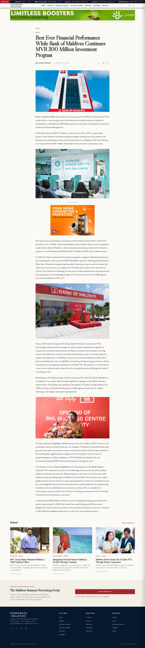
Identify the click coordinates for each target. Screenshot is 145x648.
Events (115, 617)
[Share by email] (103, 63)
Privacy (122, 644)
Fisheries (89, 631)
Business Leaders (62, 5)
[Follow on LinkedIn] (26, 628)
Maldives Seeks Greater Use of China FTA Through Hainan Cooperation (114, 560)
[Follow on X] (16, 628)
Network (105, 5)
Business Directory (119, 624)
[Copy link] (107, 63)
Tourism (88, 617)
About (114, 631)
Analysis (50, 5)
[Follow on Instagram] (21, 628)
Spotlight (96, 5)
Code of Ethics (130, 644)
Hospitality (89, 627)
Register (115, 627)
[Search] (133, 5)
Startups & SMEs (76, 5)
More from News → (128, 523)
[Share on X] (99, 63)
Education (89, 624)
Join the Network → (105, 591)
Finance (88, 621)
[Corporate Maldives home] (16, 5)
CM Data (88, 5)
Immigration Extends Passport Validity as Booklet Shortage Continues (70, 560)
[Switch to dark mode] (129, 5)
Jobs (114, 621)
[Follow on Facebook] (12, 628)
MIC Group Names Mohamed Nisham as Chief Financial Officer (27, 560)
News (43, 5)
